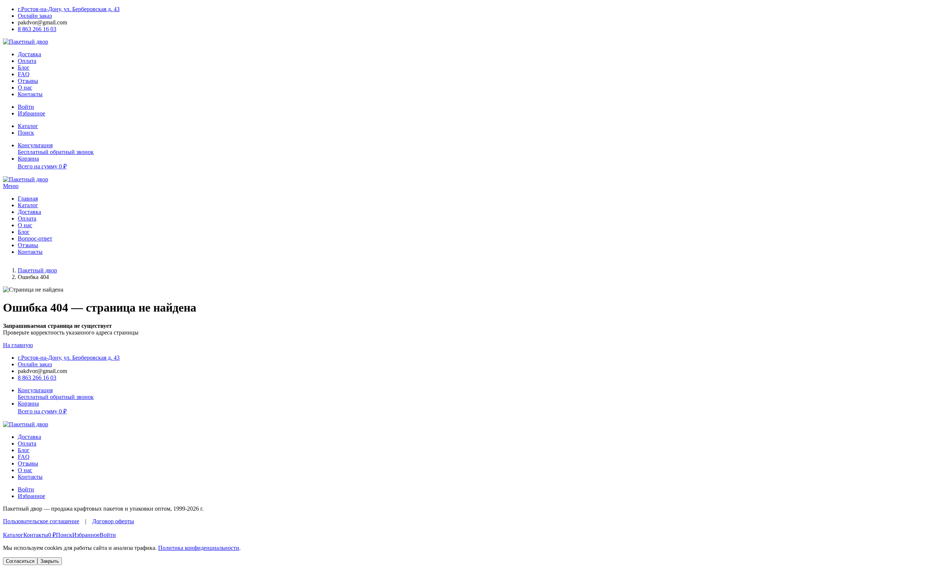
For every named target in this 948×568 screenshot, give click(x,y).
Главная (28, 198)
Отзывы (28, 81)
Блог (24, 67)
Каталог (28, 205)
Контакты (30, 94)
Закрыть (49, 561)
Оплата (27, 61)
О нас (25, 87)
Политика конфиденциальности (198, 548)
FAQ (24, 74)
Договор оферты (113, 521)
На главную (18, 345)
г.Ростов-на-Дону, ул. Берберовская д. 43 (69, 9)
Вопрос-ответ (35, 238)
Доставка (29, 54)
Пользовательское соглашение (41, 521)
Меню (11, 186)
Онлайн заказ (35, 16)
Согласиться (20, 561)
